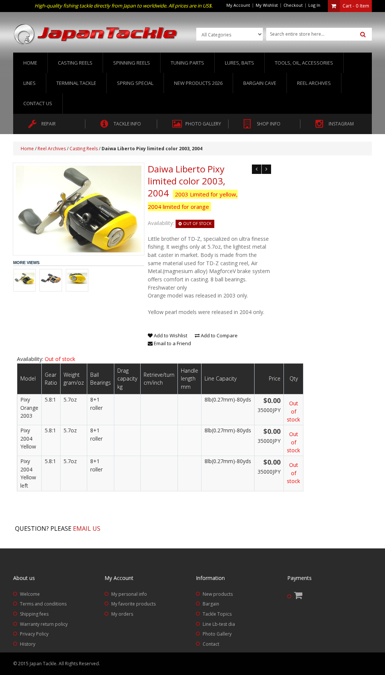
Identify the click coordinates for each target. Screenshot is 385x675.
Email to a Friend (172, 343)
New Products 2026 (198, 83)
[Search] (363, 35)
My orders (122, 614)
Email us (86, 528)
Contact (211, 644)
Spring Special (135, 83)
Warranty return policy (44, 624)
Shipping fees (34, 614)
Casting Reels (84, 148)
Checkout (293, 5)
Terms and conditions (43, 604)
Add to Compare (219, 335)
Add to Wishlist (170, 335)
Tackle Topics (217, 614)
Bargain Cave (259, 83)
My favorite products (133, 604)
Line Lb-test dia (219, 624)
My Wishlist (267, 5)
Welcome (30, 594)
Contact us (37, 103)
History (27, 644)
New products (218, 594)
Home (30, 62)
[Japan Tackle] (96, 34)
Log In (314, 5)
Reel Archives (52, 148)
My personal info (129, 594)
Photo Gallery (217, 634)
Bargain (211, 604)
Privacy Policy (34, 634)
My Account (238, 5)
